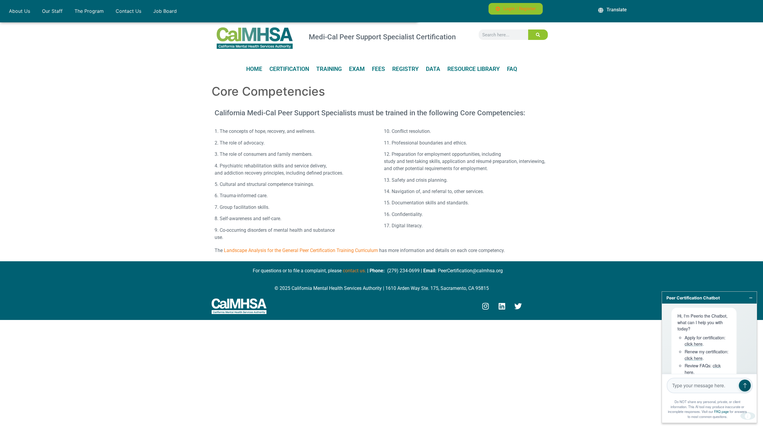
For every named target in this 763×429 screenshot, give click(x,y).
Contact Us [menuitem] (128, 11)
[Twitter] (518, 306)
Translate (617, 10)
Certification (289, 69)
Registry (405, 69)
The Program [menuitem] (89, 11)
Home (254, 69)
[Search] (538, 34)
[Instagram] (485, 306)
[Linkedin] (501, 306)
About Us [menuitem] (19, 11)
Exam (357, 69)
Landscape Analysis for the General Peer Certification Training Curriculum (301, 250)
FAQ (512, 69)
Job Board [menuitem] (165, 11)
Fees (378, 69)
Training (329, 69)
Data (433, 69)
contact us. (354, 270)
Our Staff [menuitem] (52, 11)
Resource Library (473, 69)
